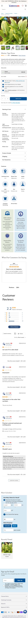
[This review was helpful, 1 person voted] (21, 474)
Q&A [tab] (17, 287)
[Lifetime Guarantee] (7, 213)
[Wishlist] (22, 5)
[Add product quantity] (7, 98)
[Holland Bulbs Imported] (20, 213)
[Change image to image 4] (18, 48)
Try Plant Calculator (15, 102)
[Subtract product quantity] (2, 98)
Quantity (3, 95)
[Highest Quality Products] (20, 235)
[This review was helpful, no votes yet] (21, 361)
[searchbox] (8, 333)
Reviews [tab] (11, 287)
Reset (14, 526)
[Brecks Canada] (14, 6)
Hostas (15, 13)
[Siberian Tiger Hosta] (14, 31)
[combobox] (20, 337)
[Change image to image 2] (8, 48)
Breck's (22, 615)
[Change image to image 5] (23, 48)
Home (2, 13)
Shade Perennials (8, 13)
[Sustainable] (7, 235)
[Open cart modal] (25, 5)
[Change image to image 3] (13, 48)
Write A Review (14, 327)
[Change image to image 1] (3, 48)
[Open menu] (1, 5)
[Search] (25, 9)
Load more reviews (14, 480)
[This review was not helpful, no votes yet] (23, 361)
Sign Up (19, 580)
